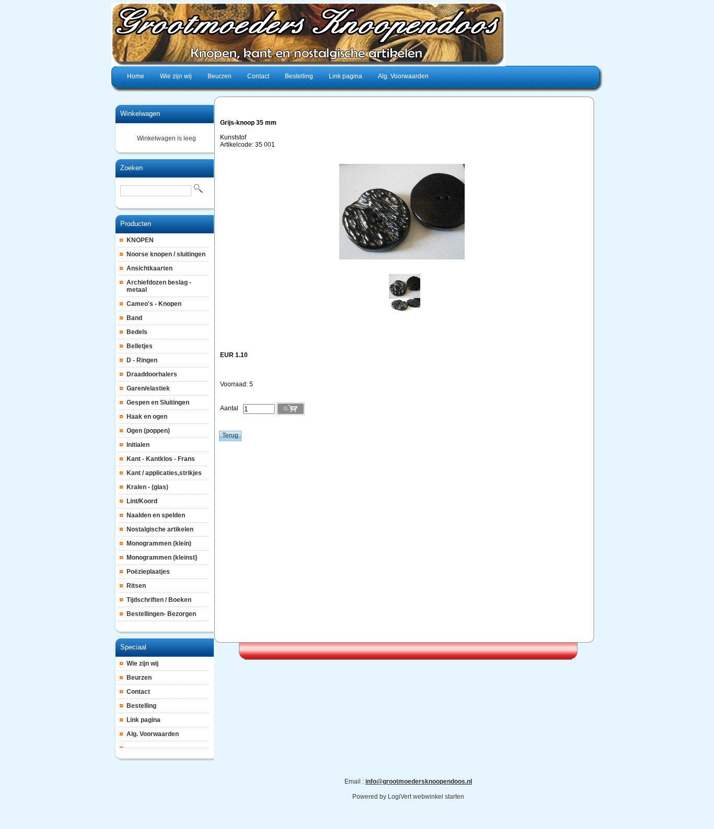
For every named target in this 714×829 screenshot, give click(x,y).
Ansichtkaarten (149, 268)
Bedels (136, 332)
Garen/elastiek (148, 388)
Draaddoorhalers (151, 374)
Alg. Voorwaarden (152, 734)
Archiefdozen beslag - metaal (158, 286)
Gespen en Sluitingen (157, 402)
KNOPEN (140, 240)
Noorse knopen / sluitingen (165, 254)
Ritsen (136, 585)
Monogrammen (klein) (158, 543)
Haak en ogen (146, 416)
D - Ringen (141, 360)
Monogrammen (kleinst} (162, 557)
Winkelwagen (140, 113)
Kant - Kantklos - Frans (160, 459)
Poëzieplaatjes (148, 571)
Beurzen (139, 677)
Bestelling (141, 705)
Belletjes (139, 346)
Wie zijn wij (142, 663)
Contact (138, 691)
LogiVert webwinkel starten (426, 796)
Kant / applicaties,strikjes (164, 473)
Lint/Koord (141, 501)
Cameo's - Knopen (153, 303)
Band (134, 318)
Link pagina (143, 720)
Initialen (137, 444)
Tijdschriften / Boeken (158, 599)
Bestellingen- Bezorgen (161, 614)
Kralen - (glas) (147, 487)
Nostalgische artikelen (159, 529)
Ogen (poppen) (148, 430)
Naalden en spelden (155, 515)
